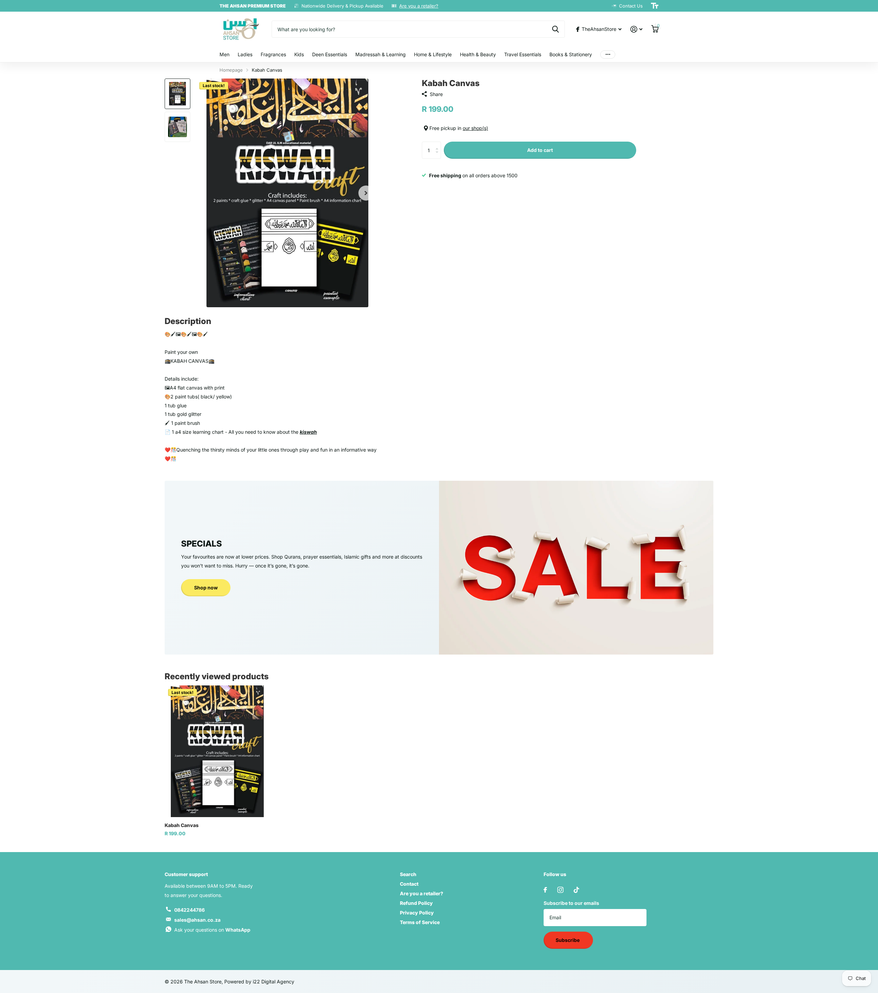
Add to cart (540, 150)
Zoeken (555, 29)
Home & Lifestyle (433, 54)
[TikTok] (576, 890)
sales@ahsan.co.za (197, 920)
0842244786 (189, 910)
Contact (409, 884)
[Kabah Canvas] (217, 751)
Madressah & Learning (380, 54)
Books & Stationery (570, 54)
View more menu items (607, 54)
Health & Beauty (478, 54)
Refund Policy (416, 903)
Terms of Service (420, 922)
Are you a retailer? (418, 6)
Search (408, 874)
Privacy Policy (417, 913)
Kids (299, 54)
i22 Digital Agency (273, 981)
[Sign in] (636, 29)
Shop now (206, 587)
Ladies (245, 54)
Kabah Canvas (182, 825)
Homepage (231, 70)
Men (224, 54)
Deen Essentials (329, 54)
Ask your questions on (212, 930)
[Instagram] (560, 890)
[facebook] (545, 890)
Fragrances (273, 54)
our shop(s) (475, 128)
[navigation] (177, 94)
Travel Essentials (522, 54)
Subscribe (568, 940)
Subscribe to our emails (571, 903)
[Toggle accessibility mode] (654, 5)
